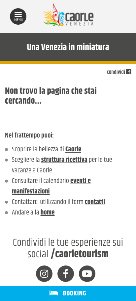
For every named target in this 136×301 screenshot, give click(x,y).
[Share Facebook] (65, 273)
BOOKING (72, 293)
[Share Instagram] (44, 273)
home (48, 213)
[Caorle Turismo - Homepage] (67, 17)
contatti (95, 202)
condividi (116, 72)
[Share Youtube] (87, 273)
